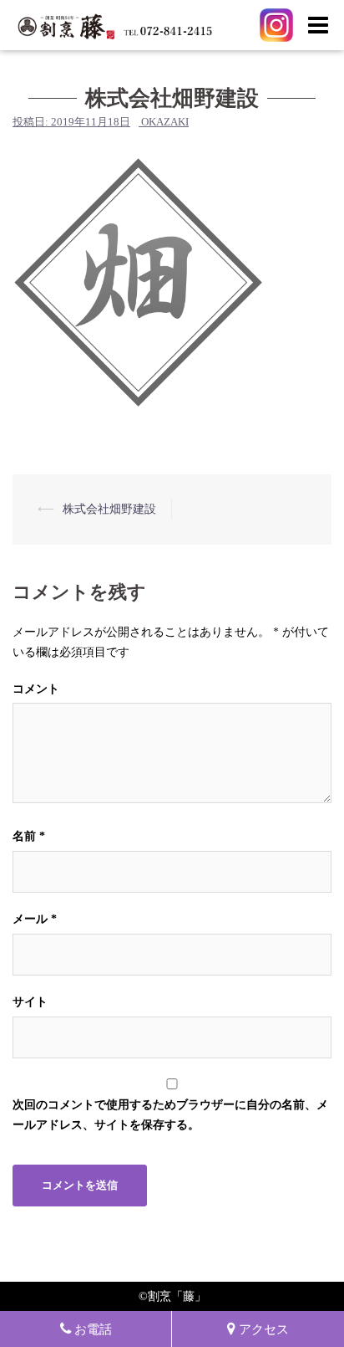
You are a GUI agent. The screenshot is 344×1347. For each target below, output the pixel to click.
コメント (36, 689)
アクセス (264, 1329)
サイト (30, 1002)
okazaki (165, 121)
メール (35, 919)
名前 (29, 836)
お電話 (93, 1329)
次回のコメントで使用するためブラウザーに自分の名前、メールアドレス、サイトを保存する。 (170, 1115)
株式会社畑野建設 (109, 509)
